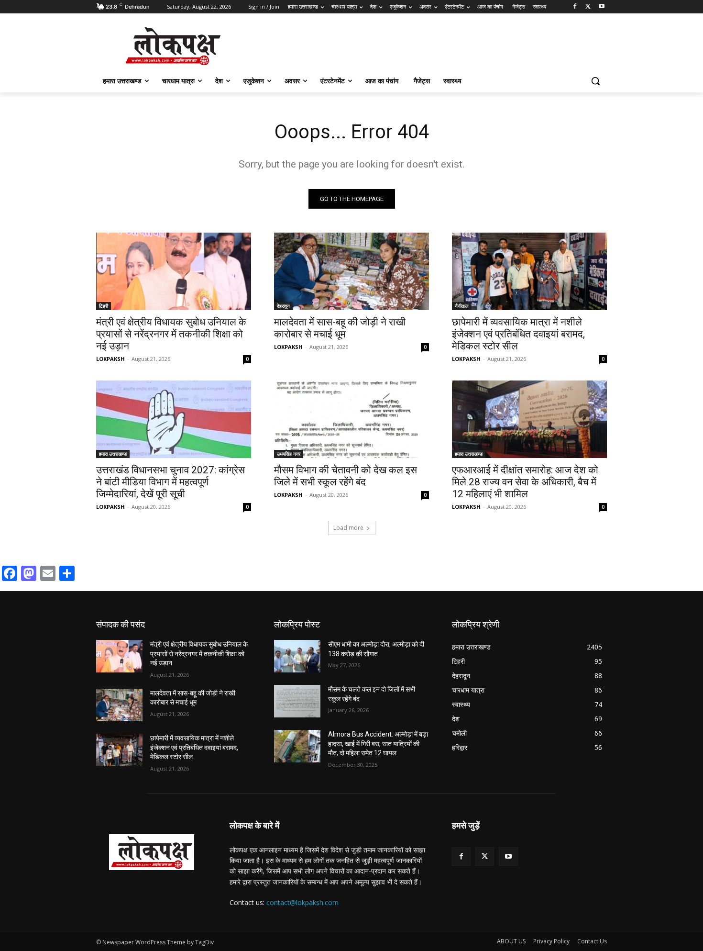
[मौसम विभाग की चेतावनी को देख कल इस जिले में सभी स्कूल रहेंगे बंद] (351, 419)
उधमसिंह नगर (288, 453)
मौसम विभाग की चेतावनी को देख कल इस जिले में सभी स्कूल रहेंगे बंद (345, 476)
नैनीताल (462, 305)
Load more (348, 528)
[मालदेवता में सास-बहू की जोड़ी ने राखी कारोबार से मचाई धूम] (351, 271)
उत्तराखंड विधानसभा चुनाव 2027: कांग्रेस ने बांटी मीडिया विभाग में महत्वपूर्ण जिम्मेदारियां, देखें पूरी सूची (170, 482)
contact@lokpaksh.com (302, 902)
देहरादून (283, 305)
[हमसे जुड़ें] (529, 840)
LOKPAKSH (110, 358)
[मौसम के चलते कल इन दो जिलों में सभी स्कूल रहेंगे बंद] (297, 701)
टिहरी (103, 305)
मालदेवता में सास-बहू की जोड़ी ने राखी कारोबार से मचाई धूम (340, 328)
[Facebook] (575, 6)
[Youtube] (601, 6)
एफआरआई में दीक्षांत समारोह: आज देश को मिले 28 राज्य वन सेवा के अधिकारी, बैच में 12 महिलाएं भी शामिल (525, 482)
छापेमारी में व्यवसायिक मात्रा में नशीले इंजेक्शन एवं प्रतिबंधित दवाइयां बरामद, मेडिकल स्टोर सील (518, 334)
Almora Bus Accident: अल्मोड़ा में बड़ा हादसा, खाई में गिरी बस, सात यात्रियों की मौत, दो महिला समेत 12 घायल (378, 743)
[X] (587, 6)
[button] (595, 80)
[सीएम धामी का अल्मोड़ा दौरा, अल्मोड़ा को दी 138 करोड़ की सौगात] (297, 656)
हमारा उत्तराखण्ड (113, 453)
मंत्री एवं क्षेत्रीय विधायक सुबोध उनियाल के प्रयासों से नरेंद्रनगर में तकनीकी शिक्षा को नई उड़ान (171, 334)
